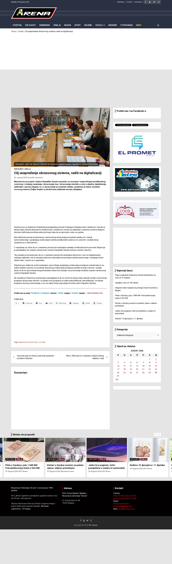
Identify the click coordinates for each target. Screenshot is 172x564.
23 (156, 369)
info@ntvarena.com (121, 504)
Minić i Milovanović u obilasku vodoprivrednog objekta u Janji (85, 357)
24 (118, 372)
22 (150, 369)
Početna (17, 25)
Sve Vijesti (30, 25)
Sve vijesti (19, 169)
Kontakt (129, 2)
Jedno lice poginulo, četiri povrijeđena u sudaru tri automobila (106, 466)
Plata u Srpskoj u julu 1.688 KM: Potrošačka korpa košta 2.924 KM (22, 466)
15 (150, 366)
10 (118, 366)
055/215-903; (119, 496)
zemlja (42, 342)
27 (137, 372)
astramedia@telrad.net (122, 506)
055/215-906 (130, 498)
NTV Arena (23, 471)
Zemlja (57, 25)
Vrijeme (88, 25)
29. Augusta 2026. (12, 471)
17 (118, 369)
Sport (77, 25)
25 (124, 372)
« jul (116, 379)
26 (131, 372)
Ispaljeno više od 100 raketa (126, 283)
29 (150, 372)
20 (137, 369)
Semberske (44, 25)
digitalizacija (22, 342)
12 (131, 366)
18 (124, 369)
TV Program (126, 25)
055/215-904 (130, 496)
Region (67, 25)
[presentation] (155, 434)
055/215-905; (119, 498)
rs (39, 342)
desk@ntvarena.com (126, 509)
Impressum (138, 2)
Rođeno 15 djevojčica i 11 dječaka (129, 319)
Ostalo (99, 25)
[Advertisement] (86, 50)
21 (143, 369)
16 (156, 366)
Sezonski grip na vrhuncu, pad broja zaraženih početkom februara (35, 357)
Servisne (112, 25)
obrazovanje (32, 342)
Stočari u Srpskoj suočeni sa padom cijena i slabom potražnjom (65, 466)
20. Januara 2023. (20, 177)
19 (131, 369)
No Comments (37, 177)
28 (143, 372)
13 (137, 366)
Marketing (120, 2)
